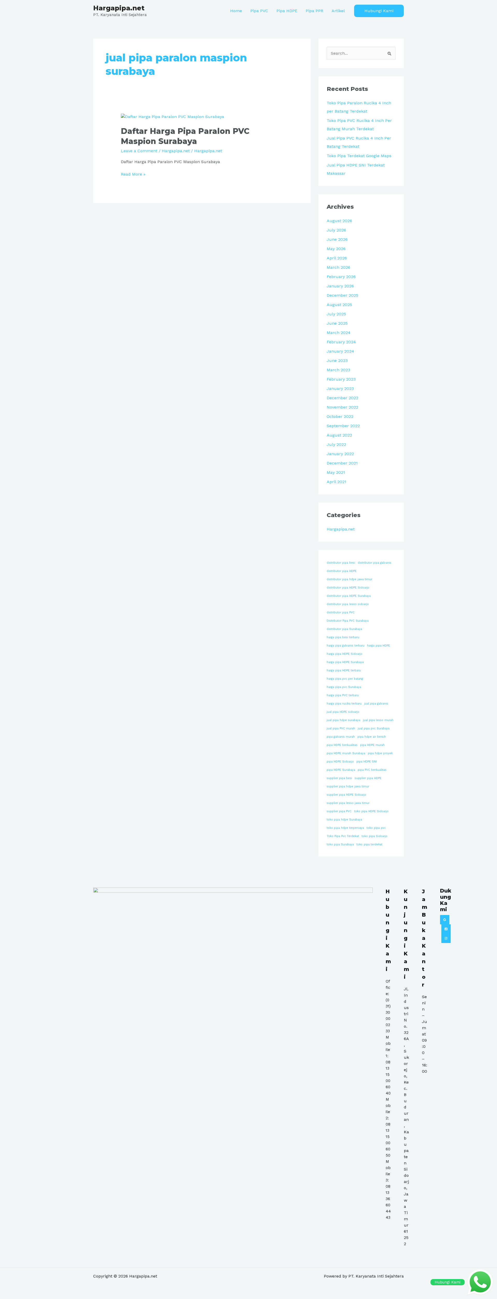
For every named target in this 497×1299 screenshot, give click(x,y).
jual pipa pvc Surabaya (374, 728)
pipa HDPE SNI (366, 761)
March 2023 (338, 369)
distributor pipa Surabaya (344, 629)
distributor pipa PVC (341, 612)
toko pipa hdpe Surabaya (344, 819)
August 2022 (339, 435)
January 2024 (340, 351)
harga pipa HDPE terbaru (344, 670)
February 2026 (341, 276)
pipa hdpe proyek (380, 753)
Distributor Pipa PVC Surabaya (348, 620)
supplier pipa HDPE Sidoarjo (346, 794)
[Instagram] (446, 938)
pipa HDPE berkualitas (342, 745)
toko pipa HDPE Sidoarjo (371, 811)
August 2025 (339, 304)
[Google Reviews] (444, 919)
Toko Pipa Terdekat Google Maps (359, 155)
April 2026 (337, 258)
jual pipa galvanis (376, 703)
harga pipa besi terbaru (343, 637)
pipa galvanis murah (341, 736)
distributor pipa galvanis (374, 562)
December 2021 (342, 463)
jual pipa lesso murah (378, 720)
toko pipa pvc (376, 828)
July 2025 (336, 313)
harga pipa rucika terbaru (344, 703)
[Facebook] (446, 929)
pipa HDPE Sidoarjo (340, 761)
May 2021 (336, 472)
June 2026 (337, 239)
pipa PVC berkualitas (372, 770)
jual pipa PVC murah (341, 728)
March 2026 (338, 267)
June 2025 (337, 323)
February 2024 (341, 341)
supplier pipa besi (339, 778)
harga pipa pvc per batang (345, 678)
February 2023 (341, 379)
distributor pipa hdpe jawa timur (349, 579)
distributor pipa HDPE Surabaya (349, 596)
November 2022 (342, 407)
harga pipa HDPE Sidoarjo (344, 654)
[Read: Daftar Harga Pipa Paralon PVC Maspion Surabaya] (172, 116)
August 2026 (339, 220)
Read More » (133, 174)
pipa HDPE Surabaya (341, 770)
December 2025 (342, 295)
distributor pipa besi (341, 562)
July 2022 (336, 444)
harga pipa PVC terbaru (343, 695)
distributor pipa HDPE (342, 571)
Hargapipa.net (118, 8)
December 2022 (342, 397)
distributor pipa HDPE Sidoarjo (348, 587)
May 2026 (336, 248)
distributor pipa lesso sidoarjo (348, 604)
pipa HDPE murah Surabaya (346, 753)
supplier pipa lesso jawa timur (348, 803)
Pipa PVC (259, 10)
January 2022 (340, 453)
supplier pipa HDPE (368, 778)
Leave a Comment (139, 150)
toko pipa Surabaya (340, 844)
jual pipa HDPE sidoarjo (343, 712)
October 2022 (340, 416)
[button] (379, 11)
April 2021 (336, 481)
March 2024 (338, 332)
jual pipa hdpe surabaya (343, 720)
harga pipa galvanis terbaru (345, 645)
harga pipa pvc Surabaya (344, 687)
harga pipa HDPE (378, 645)
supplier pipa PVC (339, 811)
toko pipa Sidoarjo (375, 836)
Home (236, 10)
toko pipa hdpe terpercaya (345, 828)
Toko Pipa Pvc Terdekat (343, 836)
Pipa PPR (314, 10)
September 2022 (343, 425)
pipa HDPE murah (372, 745)
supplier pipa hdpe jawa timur (348, 786)
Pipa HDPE (286, 10)
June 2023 (337, 360)
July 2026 (336, 230)
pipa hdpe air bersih (371, 736)
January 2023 (340, 388)
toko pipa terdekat (369, 844)
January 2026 (340, 286)
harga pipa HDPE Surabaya (345, 662)
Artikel (338, 10)
